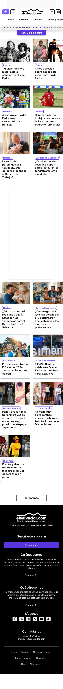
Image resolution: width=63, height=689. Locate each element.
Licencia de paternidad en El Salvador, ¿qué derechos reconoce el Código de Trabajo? (14, 169)
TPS (37, 27)
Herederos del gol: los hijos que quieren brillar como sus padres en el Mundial (47, 119)
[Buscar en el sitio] (12, 11)
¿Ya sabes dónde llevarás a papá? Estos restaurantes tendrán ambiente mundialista (46, 168)
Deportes (41, 658)
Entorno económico (46, 308)
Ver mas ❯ (31, 575)
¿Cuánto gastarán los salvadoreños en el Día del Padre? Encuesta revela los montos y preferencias (47, 319)
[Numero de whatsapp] (34, 620)
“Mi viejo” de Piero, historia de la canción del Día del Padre (13, 73)
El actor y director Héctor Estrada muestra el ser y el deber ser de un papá (13, 470)
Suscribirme (31, 545)
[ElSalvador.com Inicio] (32, 11)
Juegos (46, 27)
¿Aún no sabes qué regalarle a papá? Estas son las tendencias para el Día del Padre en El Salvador (13, 319)
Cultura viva (9, 360)
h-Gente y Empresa (45, 360)
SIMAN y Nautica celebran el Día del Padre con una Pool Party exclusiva (46, 368)
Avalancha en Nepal (22, 27)
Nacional (7, 111)
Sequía (5, 27)
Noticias (23, 19)
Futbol (39, 111)
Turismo (37, 19)
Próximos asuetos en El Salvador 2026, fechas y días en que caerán (15, 368)
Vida (48, 652)
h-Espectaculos (11, 408)
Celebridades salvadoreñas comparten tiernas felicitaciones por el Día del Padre (47, 418)
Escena (6, 65)
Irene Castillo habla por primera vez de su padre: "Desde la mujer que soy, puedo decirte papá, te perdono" (14, 419)
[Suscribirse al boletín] (5, 11)
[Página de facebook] (14, 620)
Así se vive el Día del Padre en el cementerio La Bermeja (14, 119)
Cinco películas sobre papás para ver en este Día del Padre (46, 73)
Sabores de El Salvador (47, 158)
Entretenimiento (23, 658)
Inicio (11, 19)
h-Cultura (8, 461)
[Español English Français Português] (58, 11)
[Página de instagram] (28, 620)
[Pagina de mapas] (52, 11)
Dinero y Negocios (31, 664)
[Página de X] (21, 620)
